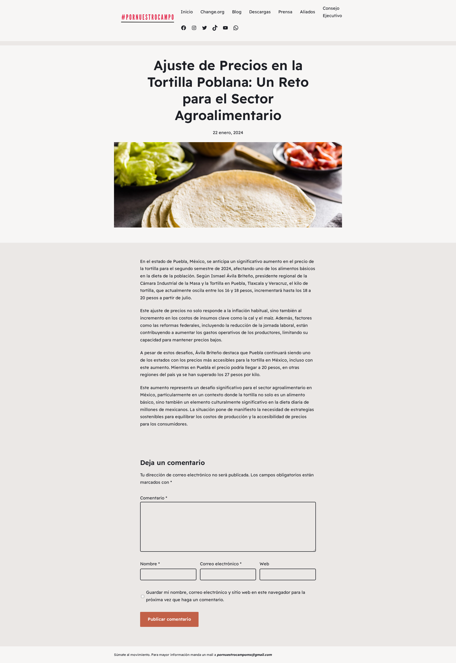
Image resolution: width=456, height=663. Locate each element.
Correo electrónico (221, 563)
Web (264, 563)
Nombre (150, 563)
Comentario (153, 498)
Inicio (187, 12)
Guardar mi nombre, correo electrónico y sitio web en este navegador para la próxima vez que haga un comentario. (225, 596)
